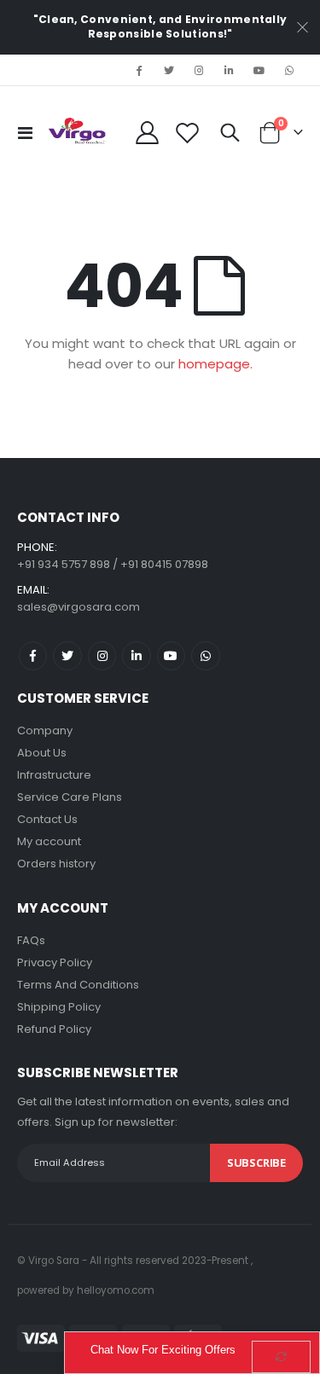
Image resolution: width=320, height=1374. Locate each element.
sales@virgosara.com (78, 607)
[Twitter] (169, 70)
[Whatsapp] (289, 70)
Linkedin (136, 655)
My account (49, 841)
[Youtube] (259, 70)
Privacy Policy (54, 962)
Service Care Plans (69, 797)
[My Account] (147, 132)
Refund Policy (54, 1029)
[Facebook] (139, 70)
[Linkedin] (228, 70)
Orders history (56, 863)
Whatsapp (205, 655)
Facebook (33, 655)
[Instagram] (199, 70)
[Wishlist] (187, 132)
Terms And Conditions (78, 985)
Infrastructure (54, 775)
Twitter (67, 655)
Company (45, 730)
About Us (42, 753)
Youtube (171, 655)
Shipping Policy (59, 1007)
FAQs (31, 940)
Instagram (102, 655)
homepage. (215, 364)
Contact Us (47, 819)
